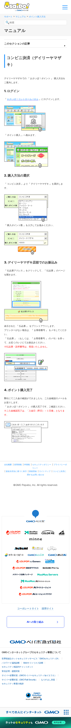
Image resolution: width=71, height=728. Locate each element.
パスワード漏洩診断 (11, 663)
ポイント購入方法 (37, 16)
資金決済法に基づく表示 (16, 471)
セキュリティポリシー (41, 465)
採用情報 (18, 465)
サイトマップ (44, 471)
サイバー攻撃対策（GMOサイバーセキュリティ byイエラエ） (29, 675)
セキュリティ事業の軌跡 (13, 683)
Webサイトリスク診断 (33, 663)
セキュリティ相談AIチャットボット (17, 667)
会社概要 (8, 465)
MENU (65, 7)
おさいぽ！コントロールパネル (22, 99)
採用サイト (48, 608)
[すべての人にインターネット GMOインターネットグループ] (30, 712)
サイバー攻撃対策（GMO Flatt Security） (19, 680)
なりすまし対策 (48, 680)
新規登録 (33, 471)
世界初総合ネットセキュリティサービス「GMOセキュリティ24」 (31, 658)
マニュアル (21, 16)
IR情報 (27, 465)
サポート (8, 16)
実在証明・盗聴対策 (11, 671)
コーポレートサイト (28, 608)
